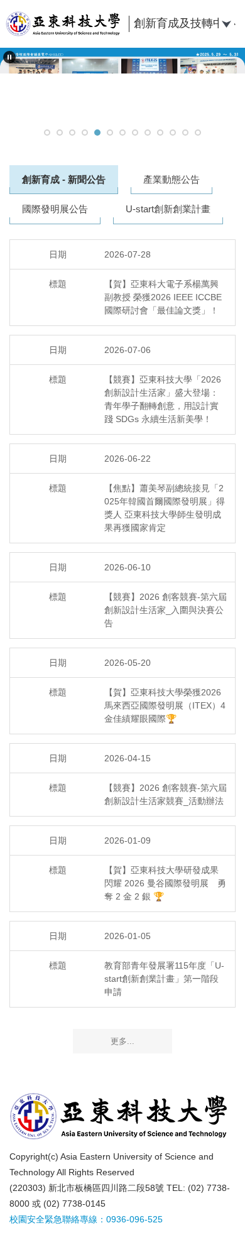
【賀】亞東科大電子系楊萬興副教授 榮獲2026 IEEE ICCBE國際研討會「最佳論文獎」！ (163, 297)
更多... (122, 1041)
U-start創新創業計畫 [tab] (168, 209)
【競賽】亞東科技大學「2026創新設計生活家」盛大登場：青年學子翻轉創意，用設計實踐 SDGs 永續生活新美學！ (162, 399)
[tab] (47, 132)
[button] (9, 57)
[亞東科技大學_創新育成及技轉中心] (65, 23)
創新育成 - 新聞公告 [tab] (64, 179)
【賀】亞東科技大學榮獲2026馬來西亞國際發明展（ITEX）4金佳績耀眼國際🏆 (165, 705)
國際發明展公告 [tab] (55, 209)
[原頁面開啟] (122, 84)
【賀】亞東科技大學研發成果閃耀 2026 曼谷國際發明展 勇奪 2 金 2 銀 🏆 (165, 883)
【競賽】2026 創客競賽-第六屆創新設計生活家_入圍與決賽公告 (165, 610)
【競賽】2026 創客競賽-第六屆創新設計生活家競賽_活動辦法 (165, 794)
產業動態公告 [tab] (171, 179)
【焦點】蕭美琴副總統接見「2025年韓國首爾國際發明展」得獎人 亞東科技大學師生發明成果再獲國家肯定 (164, 508)
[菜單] (226, 22)
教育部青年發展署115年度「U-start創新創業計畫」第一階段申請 (164, 978)
